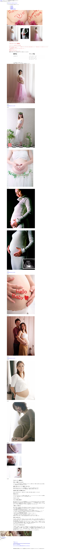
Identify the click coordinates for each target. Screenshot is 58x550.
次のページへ (15, 544)
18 (23, 543)
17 (22, 543)
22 (26, 543)
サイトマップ (15, 545)
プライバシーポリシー (27, 545)
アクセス (11, 6)
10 (17, 543)
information (11, 7)
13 (19, 543)
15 (21, 543)
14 (20, 543)
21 (25, 543)
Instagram (11, 8)
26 (29, 543)
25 (28, 543)
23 (27, 543)
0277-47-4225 (4, 537)
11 (18, 543)
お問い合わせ (22, 545)
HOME (1, 0)
